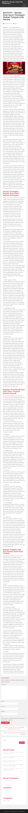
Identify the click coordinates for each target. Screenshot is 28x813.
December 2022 (7, 790)
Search (5, 740)
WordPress (22, 811)
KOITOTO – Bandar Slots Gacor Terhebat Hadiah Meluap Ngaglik (13, 757)
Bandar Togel (6, 800)
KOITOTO (5, 27)
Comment (4, 684)
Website (3, 711)
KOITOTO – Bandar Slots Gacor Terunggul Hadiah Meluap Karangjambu (13, 765)
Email (2, 706)
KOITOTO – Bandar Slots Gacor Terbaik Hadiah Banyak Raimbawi (12, 761)
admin (15, 23)
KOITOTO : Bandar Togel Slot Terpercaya (12, 2)
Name (3, 701)
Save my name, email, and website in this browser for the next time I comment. (13, 719)
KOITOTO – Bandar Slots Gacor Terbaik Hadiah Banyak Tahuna (12, 769)
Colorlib (13, 811)
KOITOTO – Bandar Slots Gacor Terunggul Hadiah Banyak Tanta (13, 752)
